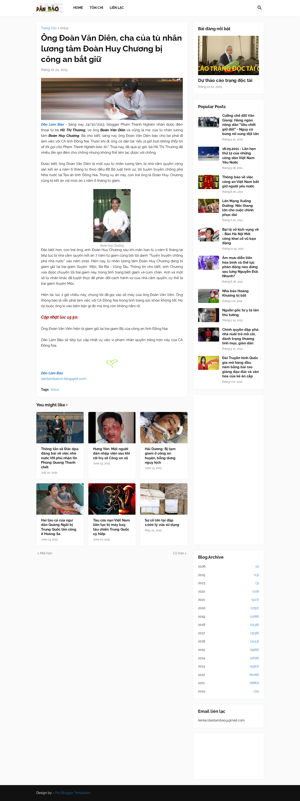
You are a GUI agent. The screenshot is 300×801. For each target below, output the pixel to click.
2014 (228, 658)
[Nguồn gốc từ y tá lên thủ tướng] (208, 315)
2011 (228, 683)
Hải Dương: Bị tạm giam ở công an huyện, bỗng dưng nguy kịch (160, 456)
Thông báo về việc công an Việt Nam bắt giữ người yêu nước (240, 181)
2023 (228, 583)
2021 (228, 599)
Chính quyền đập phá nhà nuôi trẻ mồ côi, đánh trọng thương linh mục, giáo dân (240, 337)
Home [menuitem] (78, 8)
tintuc (64, 28)
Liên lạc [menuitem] (117, 8)
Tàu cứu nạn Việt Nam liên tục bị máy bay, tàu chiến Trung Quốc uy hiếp (111, 527)
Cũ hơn (178, 553)
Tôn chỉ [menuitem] (96, 8)
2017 (228, 633)
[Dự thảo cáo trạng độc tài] (228, 55)
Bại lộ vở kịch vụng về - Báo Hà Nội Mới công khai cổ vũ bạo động (240, 236)
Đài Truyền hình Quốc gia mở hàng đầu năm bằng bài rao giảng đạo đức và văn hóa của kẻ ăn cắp (240, 367)
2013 (228, 666)
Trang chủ (48, 28)
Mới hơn (46, 553)
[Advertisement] (228, 469)
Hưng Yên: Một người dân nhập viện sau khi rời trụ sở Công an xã (111, 453)
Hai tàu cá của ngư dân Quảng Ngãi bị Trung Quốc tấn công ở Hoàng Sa (58, 527)
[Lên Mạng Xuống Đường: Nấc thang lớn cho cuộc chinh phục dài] (208, 206)
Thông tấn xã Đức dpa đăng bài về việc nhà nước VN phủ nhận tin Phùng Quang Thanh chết (60, 458)
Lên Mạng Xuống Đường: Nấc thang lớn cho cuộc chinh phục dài (238, 208)
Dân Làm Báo (52, 124)
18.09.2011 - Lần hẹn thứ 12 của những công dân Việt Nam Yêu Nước (239, 156)
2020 (228, 608)
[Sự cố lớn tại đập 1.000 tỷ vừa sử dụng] (164, 499)
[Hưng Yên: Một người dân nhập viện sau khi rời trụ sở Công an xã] (112, 427)
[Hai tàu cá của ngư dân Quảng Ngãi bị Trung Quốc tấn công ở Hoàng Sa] (60, 499)
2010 (228, 691)
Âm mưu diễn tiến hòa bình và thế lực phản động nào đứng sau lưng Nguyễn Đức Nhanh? (240, 267)
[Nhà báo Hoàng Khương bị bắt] (208, 296)
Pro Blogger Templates (72, 793)
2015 (228, 650)
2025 (228, 575)
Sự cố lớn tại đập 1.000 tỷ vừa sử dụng (162, 522)
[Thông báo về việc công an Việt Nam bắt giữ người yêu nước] (208, 182)
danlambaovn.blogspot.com (63, 379)
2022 (228, 591)
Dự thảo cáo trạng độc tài (225, 80)
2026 (228, 566)
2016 (228, 641)
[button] (260, 8)
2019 (228, 616)
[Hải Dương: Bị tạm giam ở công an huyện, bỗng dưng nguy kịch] (164, 427)
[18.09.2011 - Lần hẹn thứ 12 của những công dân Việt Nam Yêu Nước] (208, 154)
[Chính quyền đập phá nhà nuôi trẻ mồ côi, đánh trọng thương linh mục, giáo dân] (208, 335)
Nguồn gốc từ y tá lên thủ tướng (240, 312)
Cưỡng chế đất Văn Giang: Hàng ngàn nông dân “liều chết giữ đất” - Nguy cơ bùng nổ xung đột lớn (240, 124)
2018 (228, 624)
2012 (228, 675)
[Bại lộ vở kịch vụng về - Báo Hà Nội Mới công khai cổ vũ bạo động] (208, 234)
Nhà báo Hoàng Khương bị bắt (235, 293)
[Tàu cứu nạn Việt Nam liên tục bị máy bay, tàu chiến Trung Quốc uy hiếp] (112, 499)
